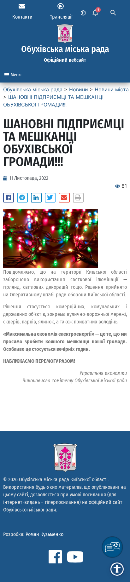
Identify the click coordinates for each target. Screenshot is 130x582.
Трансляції (61, 17)
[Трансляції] (60, 6)
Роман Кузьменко (44, 534)
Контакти (22, 17)
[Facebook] (55, 556)
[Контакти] (22, 6)
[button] (8, 198)
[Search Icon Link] (113, 12)
